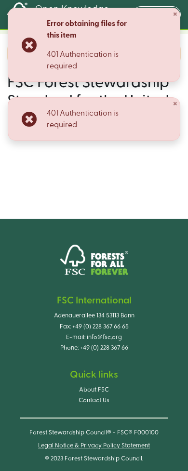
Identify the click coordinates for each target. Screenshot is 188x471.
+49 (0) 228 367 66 (104, 348)
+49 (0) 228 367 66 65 (100, 326)
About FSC (94, 389)
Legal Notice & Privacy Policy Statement (94, 445)
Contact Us (94, 400)
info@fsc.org (104, 337)
